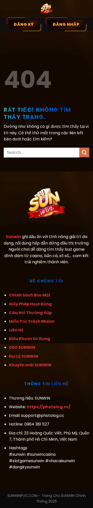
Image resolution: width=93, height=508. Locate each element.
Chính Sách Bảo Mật (29, 295)
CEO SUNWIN (22, 347)
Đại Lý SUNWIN (23, 356)
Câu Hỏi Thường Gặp (30, 313)
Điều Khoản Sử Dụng (29, 339)
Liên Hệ (16, 330)
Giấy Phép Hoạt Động (30, 304)
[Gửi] (84, 152)
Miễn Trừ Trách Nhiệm (32, 321)
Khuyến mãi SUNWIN (30, 365)
